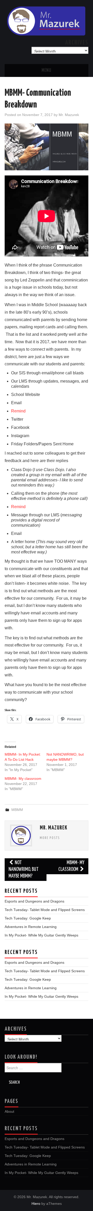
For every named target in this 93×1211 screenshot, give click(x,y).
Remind (18, 411)
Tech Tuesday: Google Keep (28, 918)
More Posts (50, 838)
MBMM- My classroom (23, 778)
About (9, 1111)
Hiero (36, 1203)
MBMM (17, 810)
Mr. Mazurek (69, 115)
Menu (46, 70)
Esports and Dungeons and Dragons (34, 901)
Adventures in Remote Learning (31, 927)
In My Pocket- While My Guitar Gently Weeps (41, 935)
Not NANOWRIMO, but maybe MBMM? (23, 869)
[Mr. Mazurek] (46, 20)
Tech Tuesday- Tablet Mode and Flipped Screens (45, 910)
